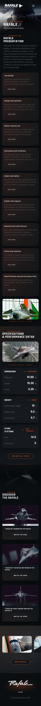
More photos (20, 662)
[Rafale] (13, 6)
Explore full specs (20, 456)
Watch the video (20, 535)
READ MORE (11, 89)
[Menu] (33, 5)
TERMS (20, 692)
